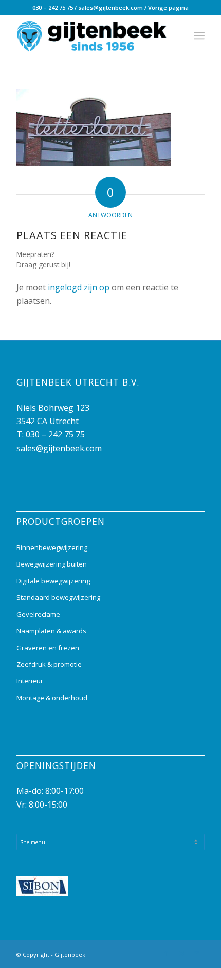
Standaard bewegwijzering (58, 597)
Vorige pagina (168, 7)
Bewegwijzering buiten (51, 564)
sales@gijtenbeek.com (110, 7)
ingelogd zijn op (78, 287)
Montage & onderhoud (51, 697)
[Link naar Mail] (197, 953)
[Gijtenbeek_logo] (91, 35)
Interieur (29, 680)
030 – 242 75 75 (52, 7)
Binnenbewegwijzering (51, 547)
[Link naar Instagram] (181, 953)
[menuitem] (199, 35)
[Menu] (199, 35)
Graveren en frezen (47, 647)
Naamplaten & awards (51, 630)
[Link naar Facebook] (166, 953)
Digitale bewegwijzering (53, 581)
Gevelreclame (38, 614)
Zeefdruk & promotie (49, 664)
